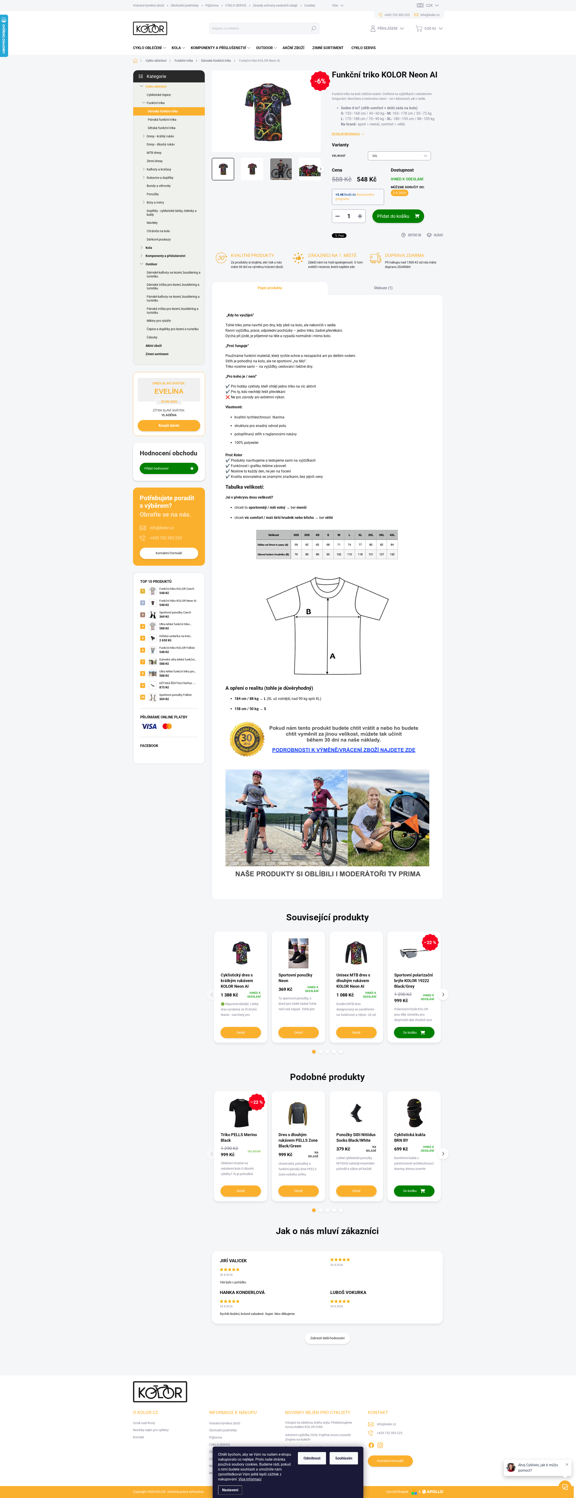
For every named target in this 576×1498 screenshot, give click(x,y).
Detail (241, 1032)
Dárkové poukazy (159, 239)
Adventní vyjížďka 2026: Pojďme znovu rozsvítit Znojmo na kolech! (318, 1437)
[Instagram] (380, 1444)
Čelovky (152, 337)
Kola (149, 248)
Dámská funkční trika (163, 111)
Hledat (313, 28)
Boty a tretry (155, 202)
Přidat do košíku (393, 216)
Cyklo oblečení (156, 86)
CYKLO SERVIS (235, 5)
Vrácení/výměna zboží (148, 5)
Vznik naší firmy (144, 1423)
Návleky (152, 223)
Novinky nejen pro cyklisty (151, 1430)
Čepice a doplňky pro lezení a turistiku (173, 329)
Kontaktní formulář (169, 553)
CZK (429, 5)
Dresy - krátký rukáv (160, 136)
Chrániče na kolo (158, 231)
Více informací (249, 1479)
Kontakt (138, 1437)
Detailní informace (346, 134)
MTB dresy (154, 152)
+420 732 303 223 (166, 538)
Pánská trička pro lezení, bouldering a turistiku (172, 310)
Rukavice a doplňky (160, 177)
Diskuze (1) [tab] (383, 288)
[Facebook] (371, 1444)
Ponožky (153, 194)
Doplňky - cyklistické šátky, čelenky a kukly (172, 212)
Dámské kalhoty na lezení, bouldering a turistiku (173, 274)
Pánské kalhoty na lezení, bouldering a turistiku (173, 298)
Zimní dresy (155, 161)
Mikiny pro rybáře (159, 320)
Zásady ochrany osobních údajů (275, 5)
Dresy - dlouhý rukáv (161, 144)
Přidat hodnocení (156, 468)
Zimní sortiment (157, 354)
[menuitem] (150, 48)
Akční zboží (154, 345)
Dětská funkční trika (162, 128)
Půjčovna (211, 5)
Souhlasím (343, 1458)
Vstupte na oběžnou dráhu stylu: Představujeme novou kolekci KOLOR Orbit (318, 1425)
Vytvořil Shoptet (397, 1491)
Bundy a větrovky (159, 186)
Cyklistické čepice (159, 95)
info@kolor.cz (162, 527)
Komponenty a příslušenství (165, 256)
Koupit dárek (169, 425)
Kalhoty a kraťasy (159, 169)
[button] (313, 1051)
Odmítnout (312, 1458)
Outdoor (151, 264)
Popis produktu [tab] (270, 288)
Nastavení (230, 1490)
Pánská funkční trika (162, 119)
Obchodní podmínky (185, 5)
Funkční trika (156, 103)
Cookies (309, 5)
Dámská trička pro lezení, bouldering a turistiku (173, 286)
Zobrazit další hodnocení (327, 1338)
